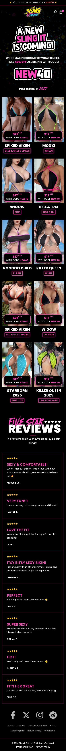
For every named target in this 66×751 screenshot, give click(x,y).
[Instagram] (40, 718)
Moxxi (48, 145)
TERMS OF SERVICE (24, 747)
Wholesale (49, 730)
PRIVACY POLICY (43, 747)
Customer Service (37, 725)
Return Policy (34, 730)
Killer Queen (48, 268)
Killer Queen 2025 (48, 393)
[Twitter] (26, 718)
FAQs (53, 725)
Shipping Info (17, 730)
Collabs (21, 725)
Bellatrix (49, 206)
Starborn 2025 (17, 393)
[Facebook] (13, 718)
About (10, 725)
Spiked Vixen (17, 145)
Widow (17, 206)
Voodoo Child (17, 268)
